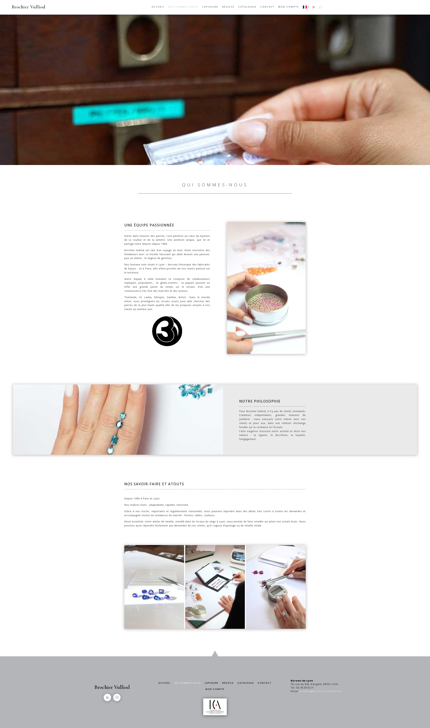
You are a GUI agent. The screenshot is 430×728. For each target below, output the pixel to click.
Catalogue (247, 7)
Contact (267, 7)
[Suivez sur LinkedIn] (107, 697)
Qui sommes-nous (183, 7)
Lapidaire (210, 7)
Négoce (228, 7)
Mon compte (288, 7)
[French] (306, 8)
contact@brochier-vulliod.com (320, 691)
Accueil (158, 7)
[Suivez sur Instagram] (117, 697)
